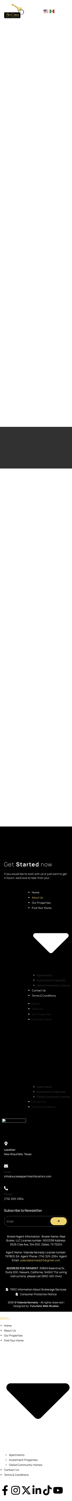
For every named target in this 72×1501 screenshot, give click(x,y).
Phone (8, 1194)
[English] (46, 11)
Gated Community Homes (53, 985)
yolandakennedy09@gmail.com (40, 1260)
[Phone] (6, 1188)
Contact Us (39, 990)
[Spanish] (52, 11)
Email (7, 1172)
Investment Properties (51, 980)
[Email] (6, 1166)
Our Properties (41, 902)
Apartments (44, 975)
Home (35, 892)
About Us (37, 897)
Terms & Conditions (44, 995)
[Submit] (58, 1221)
